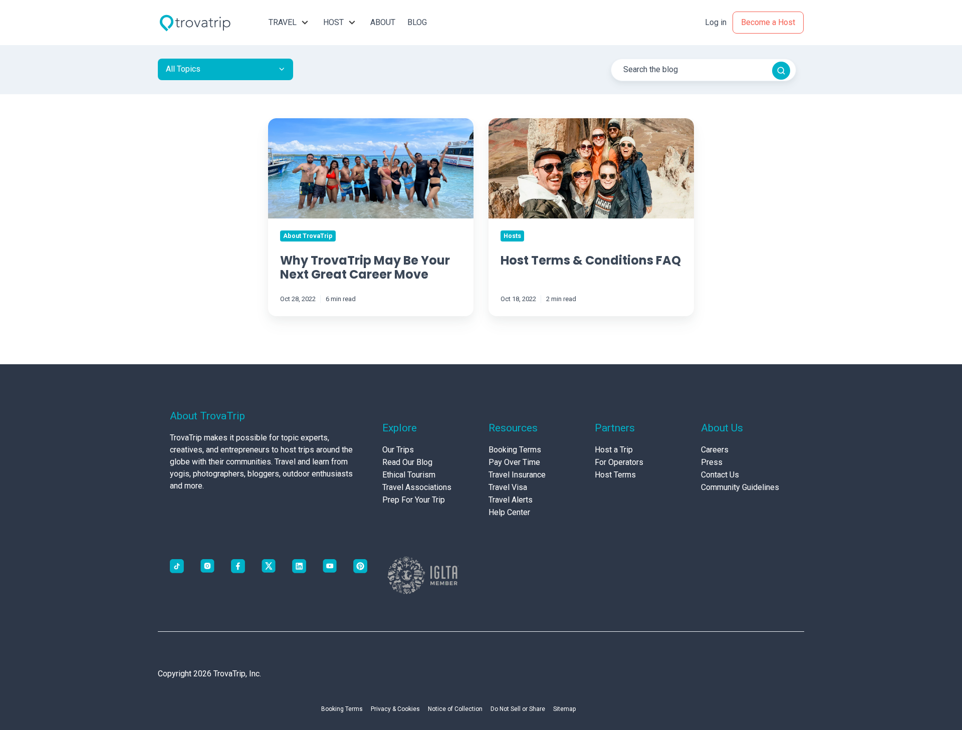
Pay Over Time (514, 462)
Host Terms (615, 474)
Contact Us (720, 474)
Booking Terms (515, 449)
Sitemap (564, 708)
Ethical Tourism (408, 474)
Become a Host (768, 22)
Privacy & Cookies (395, 708)
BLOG (417, 22)
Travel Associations (416, 487)
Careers (715, 449)
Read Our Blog (407, 462)
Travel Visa (508, 487)
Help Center (509, 512)
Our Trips (398, 449)
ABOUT (382, 22)
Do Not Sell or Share (518, 708)
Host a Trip (614, 449)
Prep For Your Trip (413, 500)
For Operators (619, 462)
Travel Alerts (511, 500)
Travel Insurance (517, 474)
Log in (716, 22)
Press (712, 462)
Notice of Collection (455, 708)
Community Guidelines (740, 487)
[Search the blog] (781, 71)
